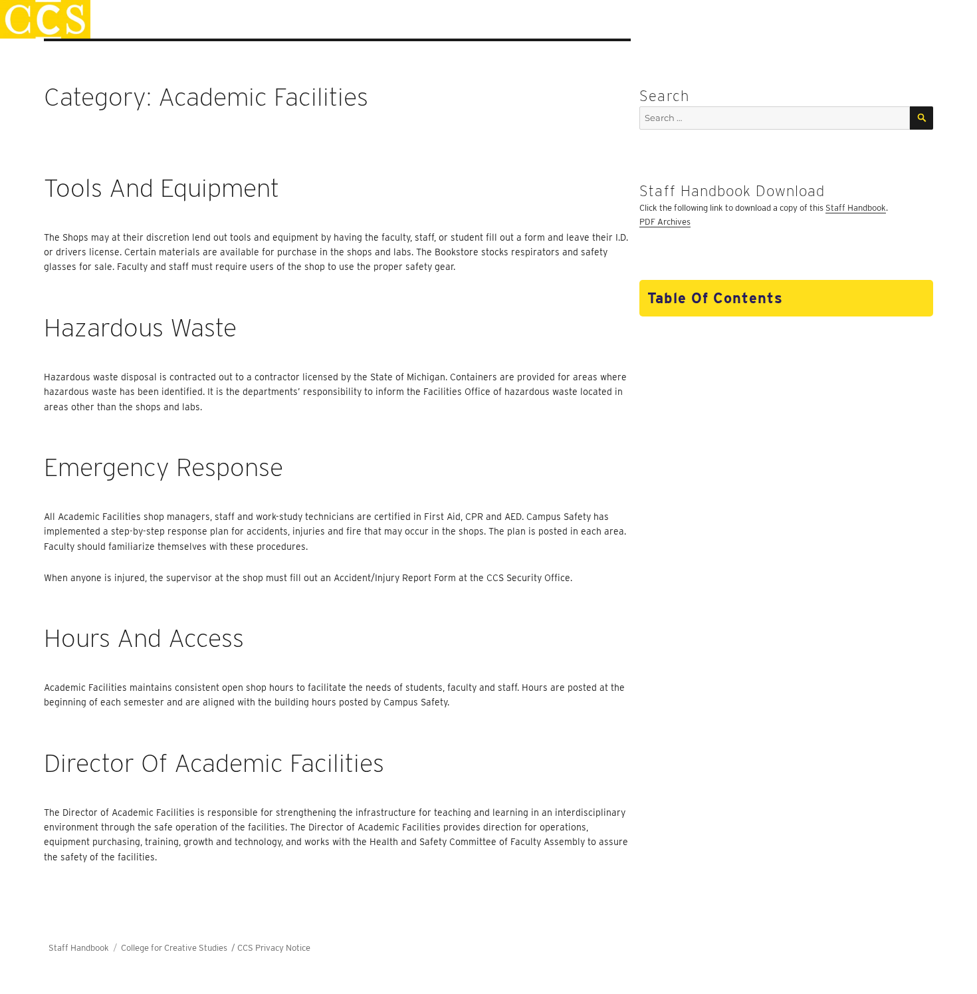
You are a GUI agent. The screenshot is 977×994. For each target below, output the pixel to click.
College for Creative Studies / (179, 948)
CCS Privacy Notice (273, 948)
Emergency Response (163, 467)
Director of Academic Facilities (214, 763)
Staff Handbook (855, 208)
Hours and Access (144, 638)
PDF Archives (665, 222)
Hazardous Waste (140, 327)
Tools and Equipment (161, 188)
